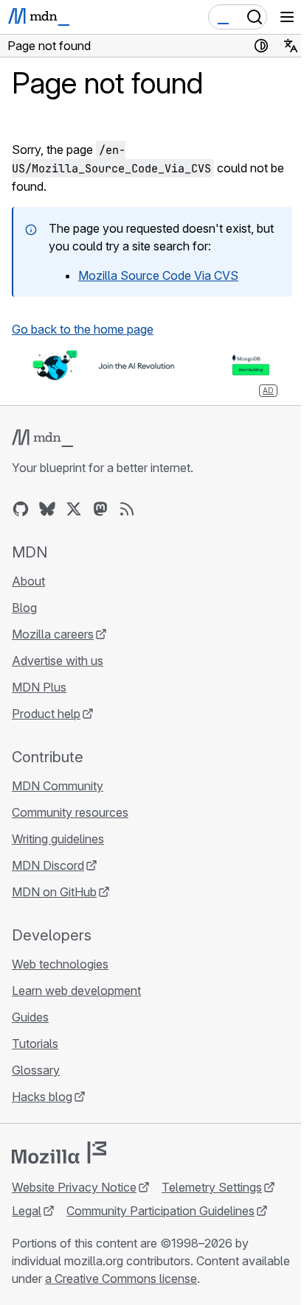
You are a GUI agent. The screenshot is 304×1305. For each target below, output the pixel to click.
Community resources (70, 812)
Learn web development (76, 990)
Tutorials (35, 1043)
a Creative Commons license (121, 1278)
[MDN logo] (42, 438)
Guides (30, 1017)
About (28, 581)
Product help (46, 713)
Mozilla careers (53, 634)
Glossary (36, 1070)
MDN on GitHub (54, 891)
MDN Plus (39, 687)
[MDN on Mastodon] (100, 509)
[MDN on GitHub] (21, 509)
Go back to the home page (82, 329)
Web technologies (60, 964)
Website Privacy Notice (74, 1187)
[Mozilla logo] (59, 1153)
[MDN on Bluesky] (47, 509)
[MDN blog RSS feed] (127, 509)
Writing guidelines (58, 838)
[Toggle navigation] (287, 17)
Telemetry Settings (212, 1187)
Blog (24, 607)
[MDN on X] (74, 509)
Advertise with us (57, 660)
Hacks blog (42, 1096)
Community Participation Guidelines (160, 1210)
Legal (26, 1210)
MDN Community (57, 785)
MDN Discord (48, 865)
